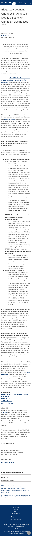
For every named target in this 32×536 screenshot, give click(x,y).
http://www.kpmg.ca (7, 462)
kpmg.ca (4, 412)
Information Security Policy (20, 524)
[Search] (29, 2)
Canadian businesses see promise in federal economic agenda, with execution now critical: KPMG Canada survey (15, 490)
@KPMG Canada (6, 401)
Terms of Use (7, 524)
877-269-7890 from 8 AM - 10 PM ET (16, 518)
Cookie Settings (19, 527)
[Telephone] (25, 2)
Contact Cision (15, 507)
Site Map (10, 527)
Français (4, 24)
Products (16, 509)
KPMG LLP (4, 477)
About (15, 511)
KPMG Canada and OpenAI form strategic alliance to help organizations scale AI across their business (15, 496)
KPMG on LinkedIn (7, 403)
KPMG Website (6, 399)
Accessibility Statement (16, 529)
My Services (15, 513)
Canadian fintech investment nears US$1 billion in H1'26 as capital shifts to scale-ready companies (14, 485)
